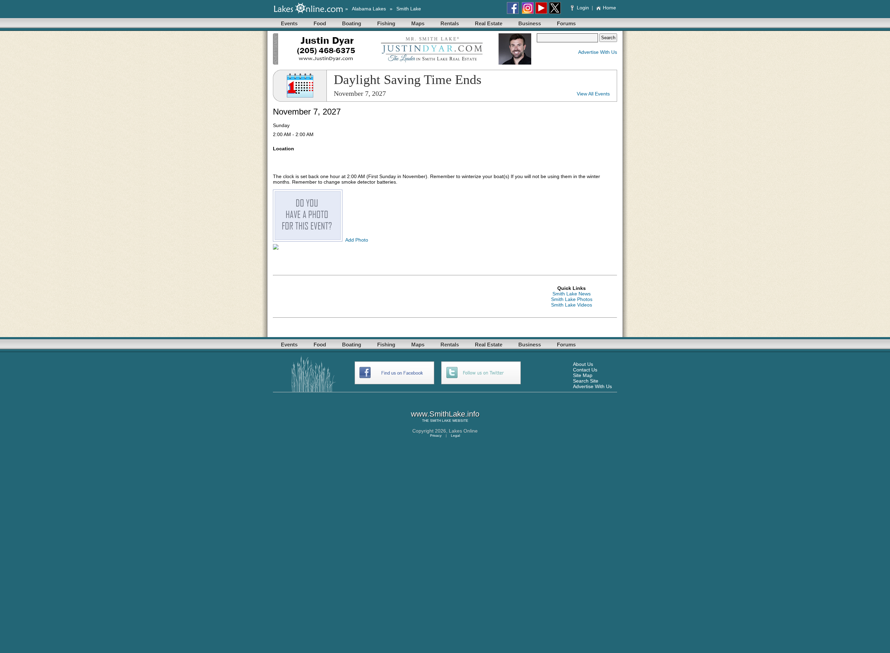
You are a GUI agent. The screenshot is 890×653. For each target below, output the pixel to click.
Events (289, 23)
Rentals (449, 23)
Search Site (585, 381)
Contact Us (585, 369)
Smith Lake (408, 8)
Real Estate (488, 23)
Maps (417, 23)
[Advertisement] (399, 296)
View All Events (593, 94)
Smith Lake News (571, 293)
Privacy (436, 435)
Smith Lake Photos (571, 299)
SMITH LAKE (440, 420)
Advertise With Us (597, 52)
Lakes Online (463, 431)
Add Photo (356, 240)
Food (320, 23)
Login (582, 7)
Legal (455, 435)
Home (609, 7)
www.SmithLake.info (445, 414)
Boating (351, 23)
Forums (566, 23)
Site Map (582, 375)
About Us (583, 364)
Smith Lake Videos (571, 305)
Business (529, 23)
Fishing (386, 23)
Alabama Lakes (369, 8)
